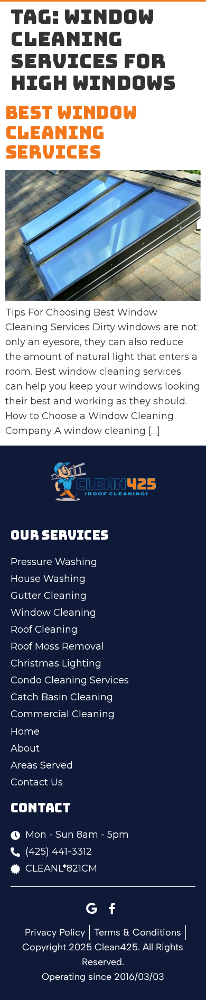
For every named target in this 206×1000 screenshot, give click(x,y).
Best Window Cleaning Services (71, 132)
